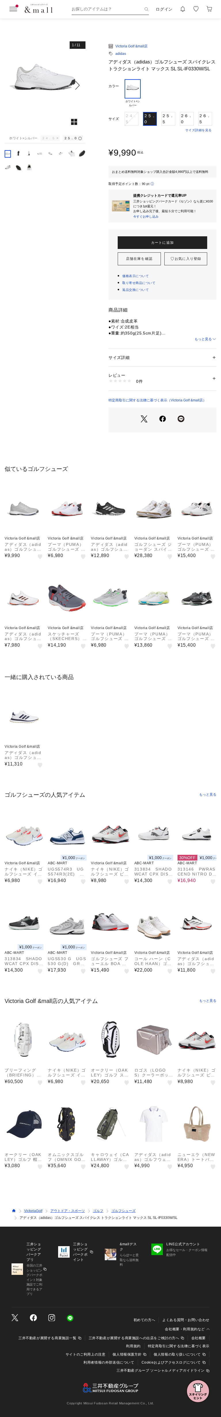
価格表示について (135, 276)
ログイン (164, 9)
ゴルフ (98, 1211)
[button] (45, 85)
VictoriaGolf (33, 1211)
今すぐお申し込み (146, 216)
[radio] (133, 93)
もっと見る (203, 339)
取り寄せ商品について (139, 283)
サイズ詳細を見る (198, 130)
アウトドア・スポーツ (67, 1211)
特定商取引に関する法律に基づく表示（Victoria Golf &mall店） (157, 400)
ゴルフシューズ (123, 1211)
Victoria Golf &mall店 (131, 46)
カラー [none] (113, 86)
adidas (120, 54)
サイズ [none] (113, 119)
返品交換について (135, 289)
